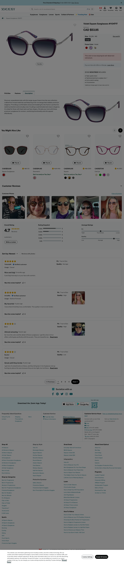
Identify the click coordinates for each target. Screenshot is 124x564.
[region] (62, 557)
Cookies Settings (87, 557)
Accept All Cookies (101, 557)
